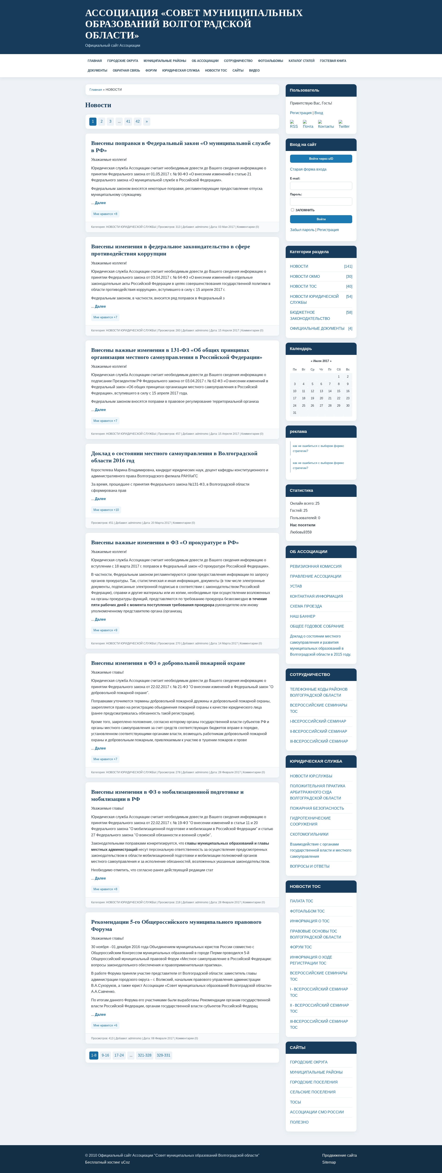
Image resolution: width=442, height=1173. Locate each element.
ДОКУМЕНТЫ (97, 70)
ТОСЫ (295, 1102)
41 (128, 121)
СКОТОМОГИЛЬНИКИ (309, 834)
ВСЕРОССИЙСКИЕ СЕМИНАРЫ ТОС (318, 708)
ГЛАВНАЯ (95, 61)
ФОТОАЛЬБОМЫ (270, 61)
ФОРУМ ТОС (301, 947)
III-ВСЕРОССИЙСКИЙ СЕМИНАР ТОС (319, 1024)
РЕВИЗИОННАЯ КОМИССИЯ (316, 566)
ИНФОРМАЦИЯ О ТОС (310, 921)
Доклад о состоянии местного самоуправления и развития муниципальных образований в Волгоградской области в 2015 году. (320, 645)
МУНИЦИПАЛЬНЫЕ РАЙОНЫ (165, 61)
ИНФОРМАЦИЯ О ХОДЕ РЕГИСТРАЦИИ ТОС (311, 960)
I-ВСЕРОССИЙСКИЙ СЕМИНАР (318, 721)
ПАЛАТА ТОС (301, 901)
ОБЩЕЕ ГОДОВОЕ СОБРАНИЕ (317, 626)
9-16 (105, 1055)
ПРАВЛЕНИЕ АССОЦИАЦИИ (315, 576)
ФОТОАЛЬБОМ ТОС (307, 911)
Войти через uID (321, 158)
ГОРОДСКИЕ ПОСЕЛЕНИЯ (314, 1082)
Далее (100, 203)
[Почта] (309, 125)
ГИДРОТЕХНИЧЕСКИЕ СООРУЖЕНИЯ (310, 821)
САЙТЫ (238, 70)
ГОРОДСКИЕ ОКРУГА (122, 61)
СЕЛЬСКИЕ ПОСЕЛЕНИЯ (313, 1092)
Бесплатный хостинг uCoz (107, 1162)
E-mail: (295, 178)
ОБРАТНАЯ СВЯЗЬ (126, 70)
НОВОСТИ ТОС (216, 70)
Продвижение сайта (339, 1155)
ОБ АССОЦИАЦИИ (205, 61)
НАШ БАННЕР (302, 616)
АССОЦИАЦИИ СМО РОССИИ (317, 1112)
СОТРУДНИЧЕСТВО (238, 61)
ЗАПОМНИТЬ (304, 210)
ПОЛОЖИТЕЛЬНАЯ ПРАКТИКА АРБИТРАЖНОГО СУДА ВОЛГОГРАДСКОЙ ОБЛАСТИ (317, 792)
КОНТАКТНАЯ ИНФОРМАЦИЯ (316, 596)
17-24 (119, 1055)
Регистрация (301, 113)
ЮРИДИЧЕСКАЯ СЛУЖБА (181, 70)
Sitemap (329, 1162)
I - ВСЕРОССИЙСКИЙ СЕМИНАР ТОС (319, 992)
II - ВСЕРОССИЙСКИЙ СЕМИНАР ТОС (319, 1008)
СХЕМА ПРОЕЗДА (306, 606)
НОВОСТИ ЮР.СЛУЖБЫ (311, 776)
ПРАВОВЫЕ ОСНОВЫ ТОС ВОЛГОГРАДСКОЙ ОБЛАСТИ (315, 934)
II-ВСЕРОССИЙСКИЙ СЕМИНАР (318, 731)
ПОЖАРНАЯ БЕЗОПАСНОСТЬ (317, 808)
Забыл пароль (302, 230)
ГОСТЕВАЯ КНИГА (333, 61)
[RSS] (295, 125)
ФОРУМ (151, 70)
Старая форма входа (308, 169)
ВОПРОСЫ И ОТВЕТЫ (309, 866)
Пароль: (296, 194)
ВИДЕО (254, 70)
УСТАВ (296, 586)
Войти (321, 219)
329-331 (163, 1055)
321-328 (144, 1055)
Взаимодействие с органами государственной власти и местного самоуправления (320, 850)
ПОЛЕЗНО (299, 1122)
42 (138, 121)
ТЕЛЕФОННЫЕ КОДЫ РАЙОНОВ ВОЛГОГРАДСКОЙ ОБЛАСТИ (319, 692)
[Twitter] (345, 125)
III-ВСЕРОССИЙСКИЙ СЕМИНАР (319, 741)
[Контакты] (327, 125)
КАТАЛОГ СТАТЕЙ (301, 61)
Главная (96, 89)
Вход (318, 113)
